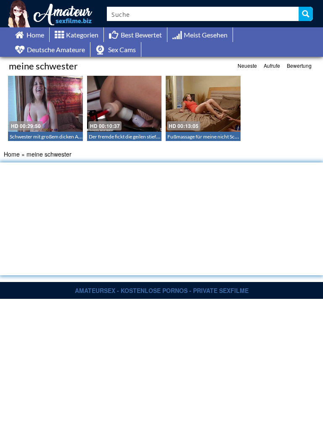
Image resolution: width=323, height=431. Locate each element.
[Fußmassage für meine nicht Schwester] (203, 104)
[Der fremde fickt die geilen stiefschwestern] (124, 104)
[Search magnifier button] (306, 14)
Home (12, 154)
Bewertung (299, 65)
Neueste (247, 65)
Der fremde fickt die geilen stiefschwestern (135, 136)
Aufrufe (272, 65)
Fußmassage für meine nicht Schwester (209, 136)
